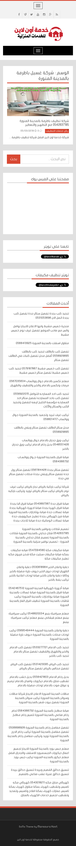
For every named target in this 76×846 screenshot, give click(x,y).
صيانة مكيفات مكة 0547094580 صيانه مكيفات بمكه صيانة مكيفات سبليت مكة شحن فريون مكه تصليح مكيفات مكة (38, 554)
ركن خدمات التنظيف (57, 131)
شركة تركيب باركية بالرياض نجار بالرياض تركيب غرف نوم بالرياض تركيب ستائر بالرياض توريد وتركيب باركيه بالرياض (38, 491)
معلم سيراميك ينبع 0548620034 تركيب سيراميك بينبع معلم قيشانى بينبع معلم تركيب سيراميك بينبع (39, 617)
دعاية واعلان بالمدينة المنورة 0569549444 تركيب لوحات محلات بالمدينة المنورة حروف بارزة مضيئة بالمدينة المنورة (39, 634)
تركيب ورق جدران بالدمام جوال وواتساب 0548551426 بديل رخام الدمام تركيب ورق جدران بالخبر (40, 444)
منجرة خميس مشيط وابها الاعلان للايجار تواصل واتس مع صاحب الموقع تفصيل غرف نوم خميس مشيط (40, 330)
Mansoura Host (47, 826)
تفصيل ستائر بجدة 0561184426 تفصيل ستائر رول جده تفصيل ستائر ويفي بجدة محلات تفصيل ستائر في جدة (39, 474)
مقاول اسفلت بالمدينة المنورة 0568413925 (42, 343)
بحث (13, 159)
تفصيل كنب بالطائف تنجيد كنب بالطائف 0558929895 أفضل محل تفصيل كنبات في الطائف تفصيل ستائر (39, 356)
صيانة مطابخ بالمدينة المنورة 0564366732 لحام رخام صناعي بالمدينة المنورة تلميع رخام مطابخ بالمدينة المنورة (40, 715)
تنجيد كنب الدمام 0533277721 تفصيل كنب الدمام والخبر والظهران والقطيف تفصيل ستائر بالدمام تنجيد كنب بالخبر (39, 651)
